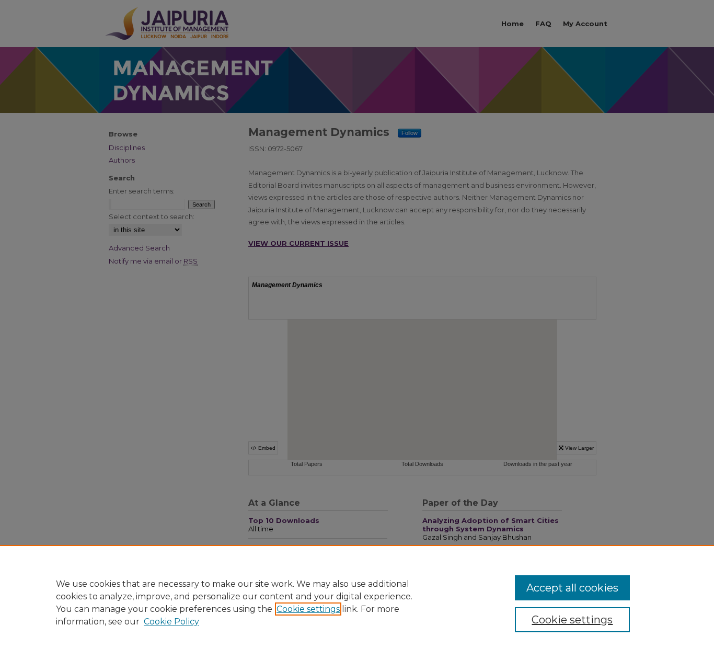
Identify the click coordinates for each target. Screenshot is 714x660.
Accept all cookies (572, 588)
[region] (357, 602)
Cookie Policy (171, 622)
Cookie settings (308, 609)
